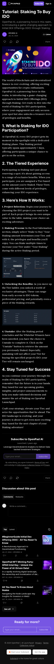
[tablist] (13, 496)
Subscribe (39, 3)
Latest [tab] (12, 529)
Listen (48, 34)
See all (7, 609)
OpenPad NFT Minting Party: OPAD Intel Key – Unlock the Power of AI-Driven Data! (17, 565)
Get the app (40, 652)
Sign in (48, 3)
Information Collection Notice (28, 465)
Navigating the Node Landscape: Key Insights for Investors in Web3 (18, 594)
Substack (14, 658)
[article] (27, 546)
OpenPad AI (12, 33)
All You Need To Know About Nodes (17, 588)
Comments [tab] (8, 497)
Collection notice (27, 645)
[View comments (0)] (11, 41)
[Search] (49, 529)
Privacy (38, 643)
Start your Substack (20, 652)
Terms (45, 643)
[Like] (4, 41)
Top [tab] (5, 529)
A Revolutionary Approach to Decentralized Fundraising (15, 547)
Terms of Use (40, 462)
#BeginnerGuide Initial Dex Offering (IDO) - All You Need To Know (19, 539)
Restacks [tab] (19, 497)
